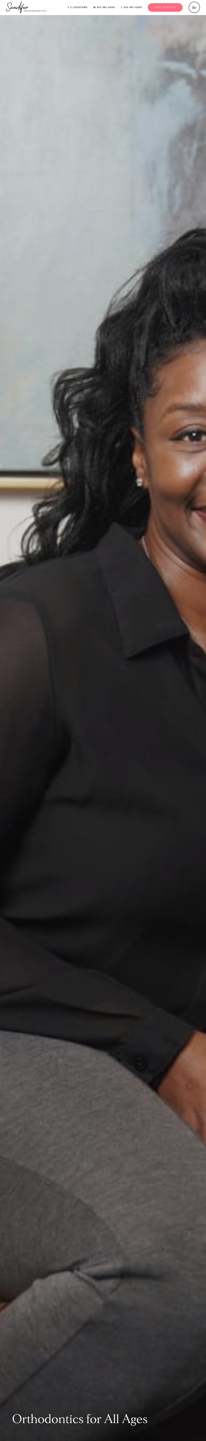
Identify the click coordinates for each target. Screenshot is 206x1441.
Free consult (165, 7)
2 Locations (78, 7)
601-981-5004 (105, 7)
